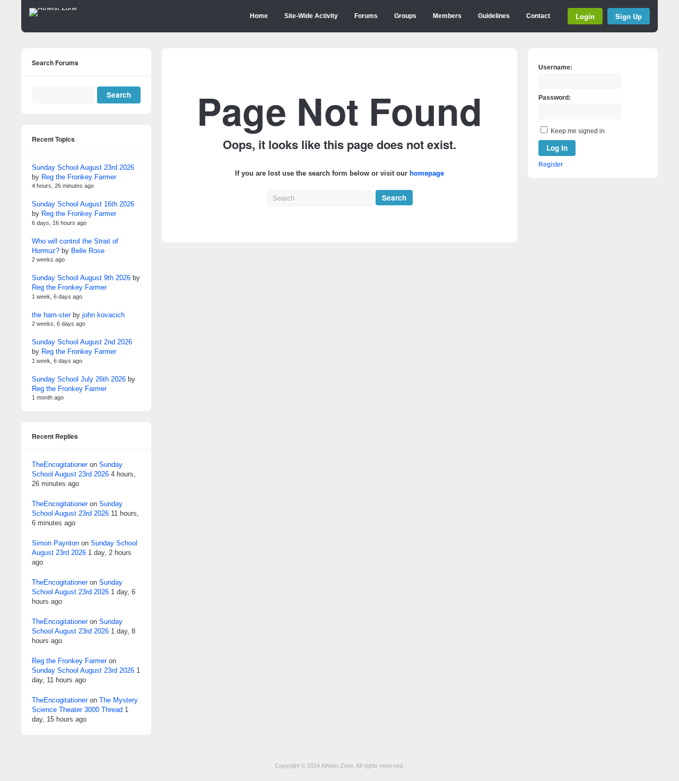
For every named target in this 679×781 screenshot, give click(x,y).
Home (259, 16)
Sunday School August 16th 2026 (83, 204)
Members (447, 16)
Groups (405, 16)
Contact (538, 16)
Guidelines (494, 16)
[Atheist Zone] (53, 8)
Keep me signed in (578, 131)
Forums (366, 16)
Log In (557, 148)
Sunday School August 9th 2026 (81, 278)
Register (550, 164)
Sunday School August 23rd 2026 (83, 167)
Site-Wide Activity (311, 16)
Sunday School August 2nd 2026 (82, 342)
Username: (555, 67)
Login (585, 16)
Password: (554, 97)
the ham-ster (51, 315)
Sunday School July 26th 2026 (79, 379)
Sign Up (628, 16)
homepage (427, 173)
